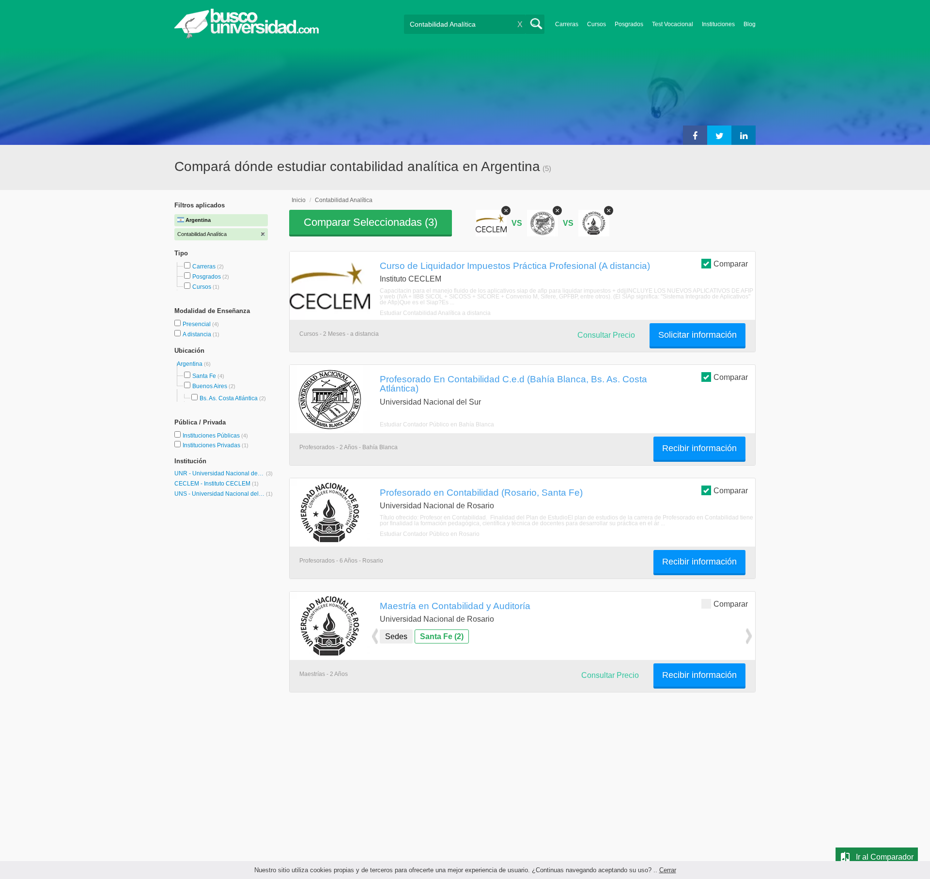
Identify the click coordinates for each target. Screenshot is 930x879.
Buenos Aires (209, 386)
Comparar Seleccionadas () (370, 222)
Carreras (566, 24)
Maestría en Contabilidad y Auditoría (455, 605)
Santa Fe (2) (442, 636)
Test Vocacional (672, 24)
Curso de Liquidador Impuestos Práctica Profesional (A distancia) (515, 265)
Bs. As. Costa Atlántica (229, 398)
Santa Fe (204, 376)
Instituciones (718, 24)
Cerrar (667, 870)
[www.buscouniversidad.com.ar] (246, 36)
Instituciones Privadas (215, 445)
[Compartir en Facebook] (695, 135)
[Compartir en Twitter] (719, 135)
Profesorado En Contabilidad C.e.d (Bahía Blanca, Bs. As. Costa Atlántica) (513, 383)
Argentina (190, 364)
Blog (750, 24)
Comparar (730, 264)
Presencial (197, 324)
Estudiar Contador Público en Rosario (430, 534)
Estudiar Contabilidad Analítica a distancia (435, 313)
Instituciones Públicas (215, 435)
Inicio (299, 200)
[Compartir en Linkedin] (743, 135)
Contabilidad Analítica (343, 200)
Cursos (596, 24)
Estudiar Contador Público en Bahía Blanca (437, 424)
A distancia (198, 334)
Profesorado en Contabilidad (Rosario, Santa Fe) (481, 492)
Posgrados (629, 24)
